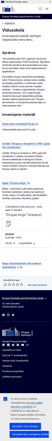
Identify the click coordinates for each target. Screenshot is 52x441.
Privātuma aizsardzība (13, 371)
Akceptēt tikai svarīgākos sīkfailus (30, 434)
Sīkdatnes (7, 366)
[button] (10, 243)
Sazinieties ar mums (11, 350)
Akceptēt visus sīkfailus (25, 426)
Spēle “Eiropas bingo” (14, 183)
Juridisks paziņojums (12, 376)
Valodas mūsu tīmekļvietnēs (15, 360)
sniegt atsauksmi (39, 285)
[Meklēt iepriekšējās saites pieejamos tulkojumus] (37, 124)
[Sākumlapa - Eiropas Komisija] (8, 8)
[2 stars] (7, 284)
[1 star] (5, 284)
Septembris (10, 23)
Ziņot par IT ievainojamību (14, 355)
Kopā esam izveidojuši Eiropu (18, 123)
